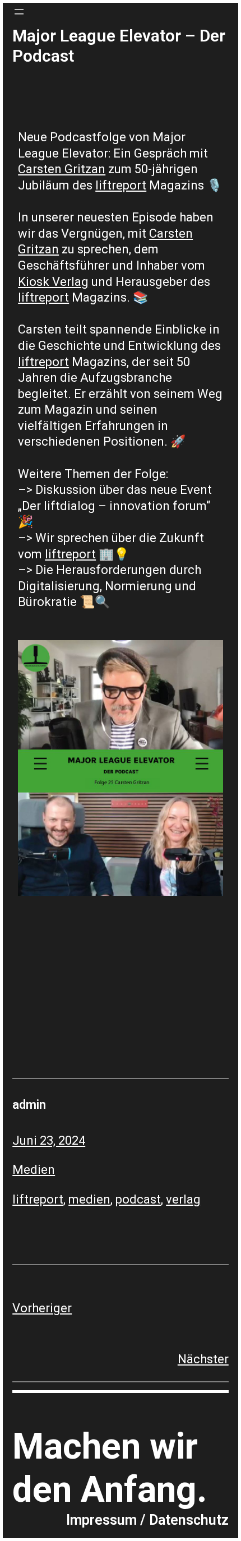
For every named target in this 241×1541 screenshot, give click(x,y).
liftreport (120, 185)
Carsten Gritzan (61, 169)
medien (89, 1199)
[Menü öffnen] (19, 11)
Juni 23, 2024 (48, 1140)
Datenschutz (189, 1520)
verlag (183, 1199)
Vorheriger (42, 1308)
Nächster (203, 1359)
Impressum (101, 1520)
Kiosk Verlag (53, 282)
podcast (138, 1199)
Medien (33, 1170)
